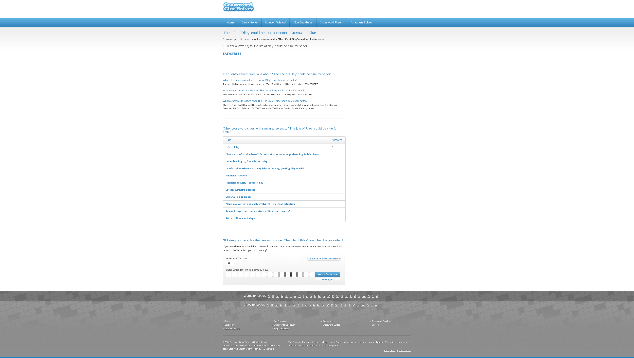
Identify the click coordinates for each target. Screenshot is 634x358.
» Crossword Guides (330, 324)
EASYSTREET (232, 54)
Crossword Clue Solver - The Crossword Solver (238, 8)
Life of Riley (233, 147)
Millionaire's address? (238, 196)
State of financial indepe (240, 218)
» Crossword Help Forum (283, 324)
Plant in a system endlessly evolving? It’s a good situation (260, 204)
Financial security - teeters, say (244, 182)
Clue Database (303, 22)
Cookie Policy (405, 350)
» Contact (374, 324)
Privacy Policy (390, 350)
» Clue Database (279, 321)
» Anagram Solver (280, 328)
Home (230, 22)
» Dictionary (327, 321)
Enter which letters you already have (247, 269)
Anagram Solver (361, 22)
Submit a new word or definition (324, 259)
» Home (226, 321)
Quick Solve (250, 22)
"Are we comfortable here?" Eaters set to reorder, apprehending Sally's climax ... (274, 154)
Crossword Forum (331, 22)
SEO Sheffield (268, 348)
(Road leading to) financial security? (247, 161)
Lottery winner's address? (241, 189)
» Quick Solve (229, 324)
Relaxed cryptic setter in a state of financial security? (258, 211)
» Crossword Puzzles (380, 321)
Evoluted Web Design (235, 348)
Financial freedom (236, 175)
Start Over (327, 279)
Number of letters (236, 258)
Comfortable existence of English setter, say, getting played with (265, 168)
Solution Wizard (275, 22)
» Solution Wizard (231, 328)
